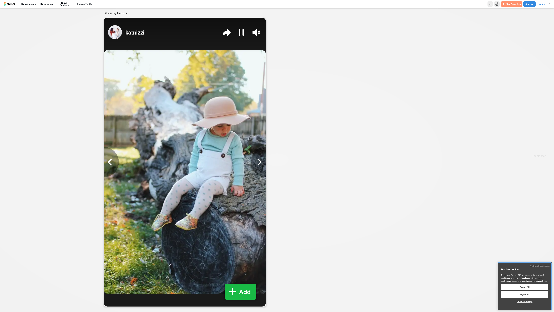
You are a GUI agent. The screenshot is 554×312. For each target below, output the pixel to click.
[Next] (258, 162)
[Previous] (111, 162)
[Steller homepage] (9, 4)
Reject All (524, 294)
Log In (542, 4)
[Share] (227, 32)
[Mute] (256, 32)
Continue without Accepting (540, 266)
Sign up (529, 4)
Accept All (525, 287)
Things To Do (84, 4)
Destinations (29, 4)
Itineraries (47, 4)
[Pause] (241, 32)
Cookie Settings (525, 302)
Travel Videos (64, 4)
